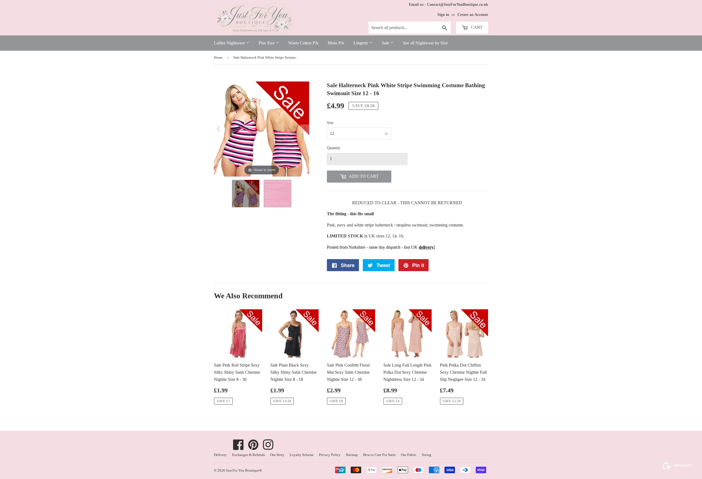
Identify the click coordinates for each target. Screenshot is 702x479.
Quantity (333, 148)
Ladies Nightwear (230, 43)
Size (330, 123)
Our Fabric (409, 455)
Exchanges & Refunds (248, 455)
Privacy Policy (330, 455)
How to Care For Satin (379, 455)
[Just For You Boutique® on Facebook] (238, 447)
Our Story (277, 455)
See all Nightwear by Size (425, 43)
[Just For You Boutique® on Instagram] (268, 447)
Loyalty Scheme (302, 455)
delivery (426, 247)
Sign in (443, 15)
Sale (386, 43)
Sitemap (352, 455)
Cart (476, 27)
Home (218, 57)
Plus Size (267, 43)
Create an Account (472, 15)
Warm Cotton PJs (303, 43)
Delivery (220, 455)
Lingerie (361, 43)
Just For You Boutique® (244, 470)
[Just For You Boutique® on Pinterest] (253, 447)
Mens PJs (336, 43)
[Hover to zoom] (261, 128)
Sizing (426, 455)
